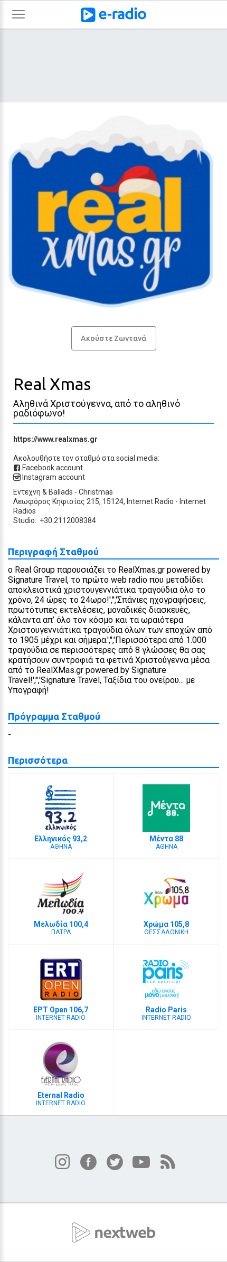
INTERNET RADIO (60, 1013)
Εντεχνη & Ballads (43, 492)
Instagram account (53, 477)
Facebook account (52, 467)
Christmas (96, 492)
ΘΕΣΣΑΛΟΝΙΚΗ (166, 928)
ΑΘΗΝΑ (60, 842)
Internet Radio (150, 501)
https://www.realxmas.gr (55, 439)
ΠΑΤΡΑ (61, 928)
